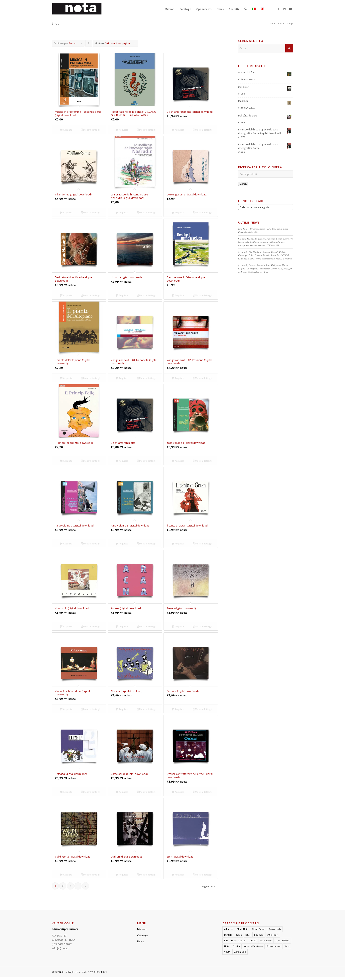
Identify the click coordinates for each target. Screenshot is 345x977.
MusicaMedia (282, 940)
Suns (286, 946)
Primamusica (274, 946)
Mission (142, 929)
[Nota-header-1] (77, 9)
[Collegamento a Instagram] (284, 9)
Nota (226, 946)
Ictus (247, 934)
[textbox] (265, 207)
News (140, 941)
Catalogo (142, 935)
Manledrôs (266, 940)
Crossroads (275, 929)
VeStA (227, 951)
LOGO (253, 940)
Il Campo (259, 934)
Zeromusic (240, 951)
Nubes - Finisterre (253, 946)
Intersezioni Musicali (235, 940)
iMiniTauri (272, 934)
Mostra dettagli (91, 129)
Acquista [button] (67, 129)
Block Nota (242, 929)
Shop (55, 23)
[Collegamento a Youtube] (290, 9)
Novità (236, 946)
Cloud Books (258, 929)
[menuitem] (169, 9)
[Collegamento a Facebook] (278, 9)
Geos (239, 934)
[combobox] (265, 207)
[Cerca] (245, 9)
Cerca (243, 183)
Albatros (228, 929)
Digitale (228, 934)
